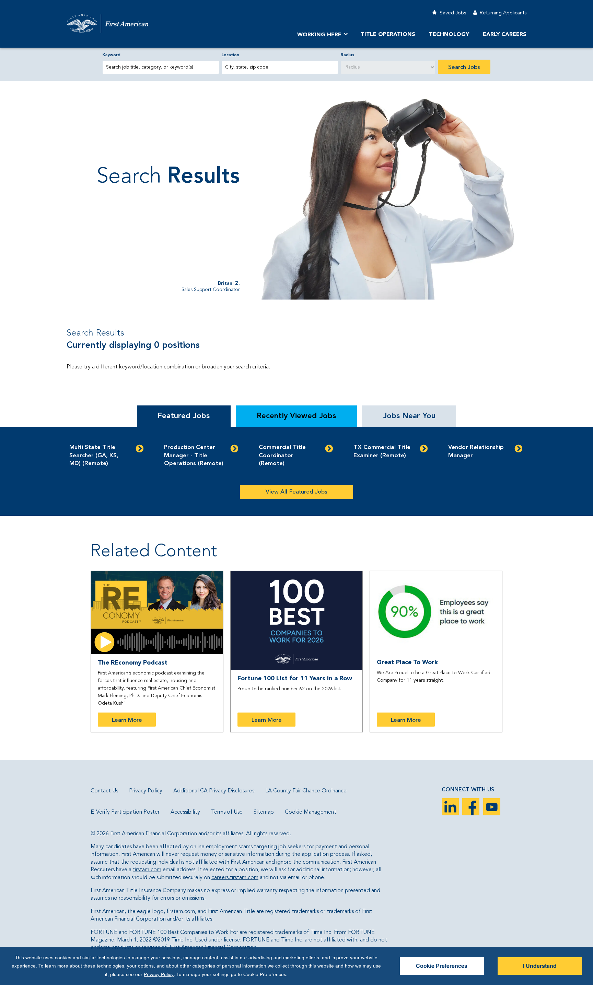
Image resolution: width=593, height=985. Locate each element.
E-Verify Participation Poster (125, 812)
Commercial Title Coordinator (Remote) (282, 456)
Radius (347, 55)
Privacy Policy (145, 791)
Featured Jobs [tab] (184, 416)
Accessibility (185, 812)
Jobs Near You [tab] (409, 416)
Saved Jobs (453, 13)
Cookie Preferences (441, 966)
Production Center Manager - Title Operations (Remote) (193, 456)
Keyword (111, 55)
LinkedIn (450, 806)
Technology (449, 34)
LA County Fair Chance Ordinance (306, 791)
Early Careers (504, 34)
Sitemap (264, 812)
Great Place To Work (407, 662)
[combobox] (280, 67)
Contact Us (104, 791)
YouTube (491, 806)
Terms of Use (227, 812)
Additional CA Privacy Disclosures (213, 791)
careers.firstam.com (234, 877)
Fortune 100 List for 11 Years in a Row (294, 679)
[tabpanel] (296, 471)
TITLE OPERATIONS (388, 34)
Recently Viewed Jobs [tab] (296, 416)
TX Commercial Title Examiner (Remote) (381, 452)
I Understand (540, 966)
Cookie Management (310, 812)
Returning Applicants (502, 13)
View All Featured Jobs (296, 492)
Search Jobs (464, 67)
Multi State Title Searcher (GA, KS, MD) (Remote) (93, 456)
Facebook (470, 806)
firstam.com (147, 870)
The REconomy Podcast (132, 663)
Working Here (319, 35)
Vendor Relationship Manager (476, 452)
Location (230, 55)
